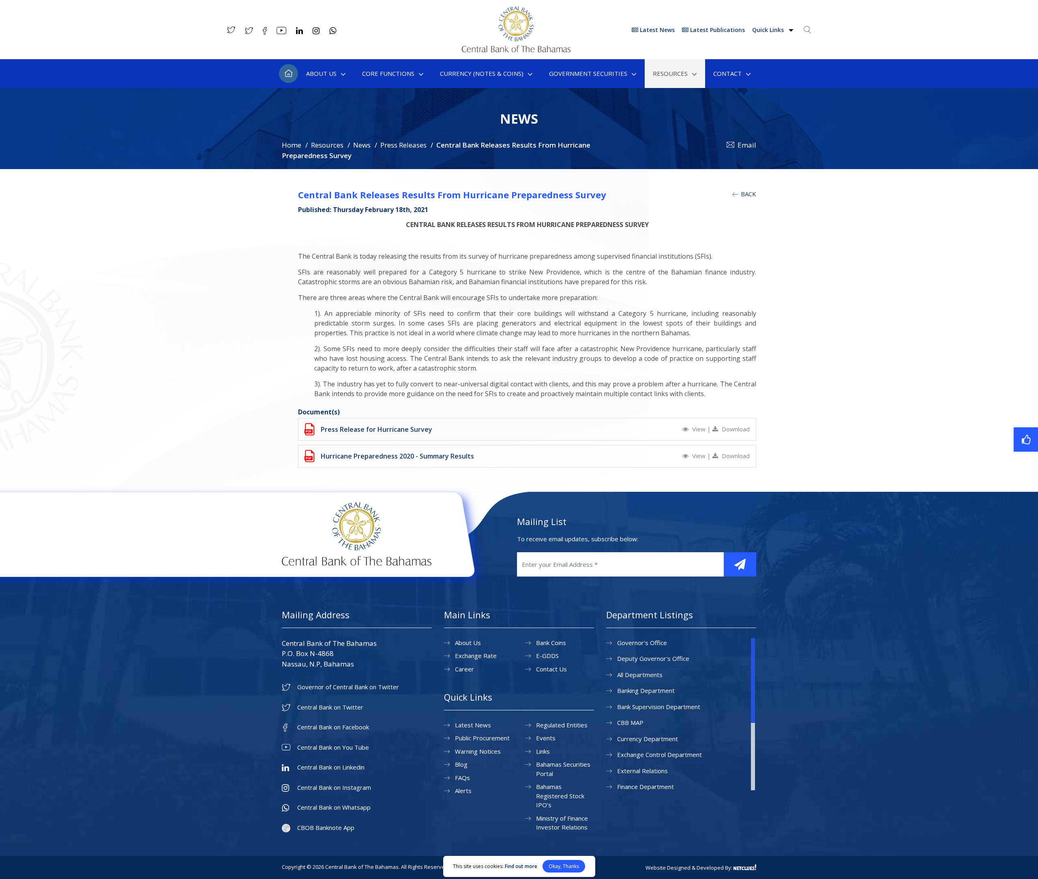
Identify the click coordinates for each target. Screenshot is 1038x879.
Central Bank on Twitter (330, 707)
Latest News (656, 30)
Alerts (463, 791)
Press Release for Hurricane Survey (376, 429)
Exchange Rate (476, 656)
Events (545, 738)
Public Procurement (482, 738)
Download (735, 429)
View (699, 429)
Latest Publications (716, 30)
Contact (727, 73)
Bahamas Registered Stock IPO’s (560, 796)
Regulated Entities (562, 725)
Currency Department (647, 739)
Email (747, 145)
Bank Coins (551, 643)
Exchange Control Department (659, 754)
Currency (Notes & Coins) (481, 73)
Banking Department (646, 690)
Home (288, 73)
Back (747, 194)
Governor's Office (642, 643)
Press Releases (403, 145)
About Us (321, 73)
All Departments (640, 675)
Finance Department (645, 787)
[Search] (807, 29)
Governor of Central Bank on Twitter (348, 687)
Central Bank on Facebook (333, 727)
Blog (461, 764)
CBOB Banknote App (325, 828)
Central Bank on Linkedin (331, 767)
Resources (670, 73)
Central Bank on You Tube (333, 747)
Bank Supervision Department (658, 707)
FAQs (462, 778)
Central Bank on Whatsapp (334, 807)
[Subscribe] (740, 564)
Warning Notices (478, 751)
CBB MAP (630, 722)
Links (543, 751)
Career (464, 669)
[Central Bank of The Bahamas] (516, 50)
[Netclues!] (744, 867)
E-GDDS (547, 656)
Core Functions (388, 73)
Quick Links (768, 30)
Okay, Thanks (564, 866)
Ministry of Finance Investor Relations (562, 823)
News (362, 145)
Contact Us (551, 669)
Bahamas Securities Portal (563, 769)
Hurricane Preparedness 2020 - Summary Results (397, 456)
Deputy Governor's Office (653, 658)
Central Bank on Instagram (334, 787)
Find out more (521, 866)
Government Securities (588, 73)
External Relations (642, 771)
